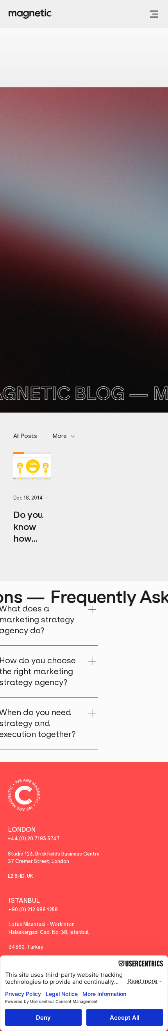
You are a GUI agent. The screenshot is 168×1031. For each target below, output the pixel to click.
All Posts (25, 435)
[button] (154, 14)
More (60, 435)
